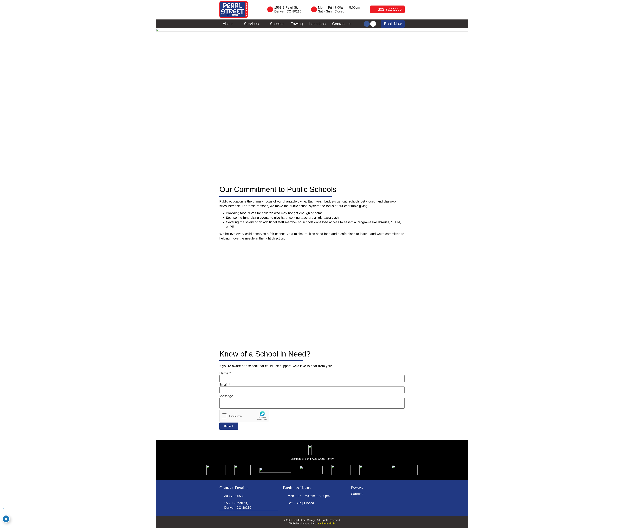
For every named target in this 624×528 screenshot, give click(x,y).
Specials (277, 24)
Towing (297, 24)
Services (251, 24)
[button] (393, 24)
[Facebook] (367, 24)
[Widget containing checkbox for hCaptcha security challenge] (243, 416)
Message (226, 396)
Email (224, 384)
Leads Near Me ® (324, 523)
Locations (317, 24)
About (228, 24)
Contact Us (341, 24)
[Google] (373, 24)
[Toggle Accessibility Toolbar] (6, 519)
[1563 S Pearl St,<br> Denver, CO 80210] (270, 9)
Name (225, 373)
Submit (228, 426)
